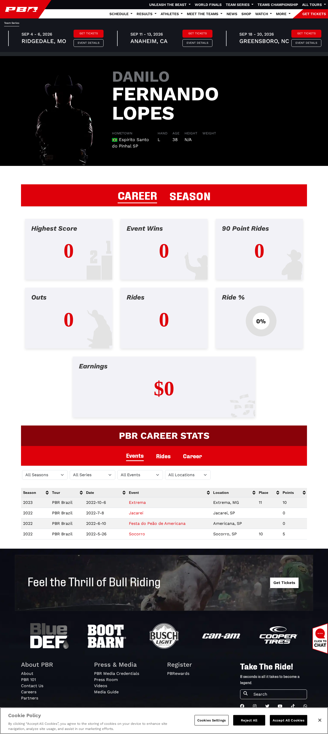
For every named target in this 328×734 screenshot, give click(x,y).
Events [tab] (135, 455)
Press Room (106, 679)
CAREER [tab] (137, 194)
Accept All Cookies (288, 720)
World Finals (208, 5)
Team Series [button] (238, 5)
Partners (29, 698)
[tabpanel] (164, 322)
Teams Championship (278, 5)
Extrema (137, 502)
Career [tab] (192, 455)
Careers (28, 691)
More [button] (282, 14)
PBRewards (178, 673)
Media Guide (106, 691)
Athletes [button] (170, 14)
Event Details (88, 43)
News (232, 14)
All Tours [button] (312, 5)
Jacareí (136, 512)
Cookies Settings (211, 720)
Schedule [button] (119, 14)
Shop (246, 14)
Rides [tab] (163, 455)
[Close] (319, 720)
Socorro (137, 533)
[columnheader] (35, 492)
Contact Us (32, 685)
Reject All (249, 720)
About (27, 673)
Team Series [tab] (11, 23)
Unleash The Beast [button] (168, 5)
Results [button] (145, 14)
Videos (100, 685)
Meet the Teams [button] (203, 14)
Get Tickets (88, 33)
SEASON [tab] (190, 195)
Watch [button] (262, 14)
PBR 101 (28, 679)
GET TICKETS (314, 14)
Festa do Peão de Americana (157, 523)
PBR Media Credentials (116, 673)
